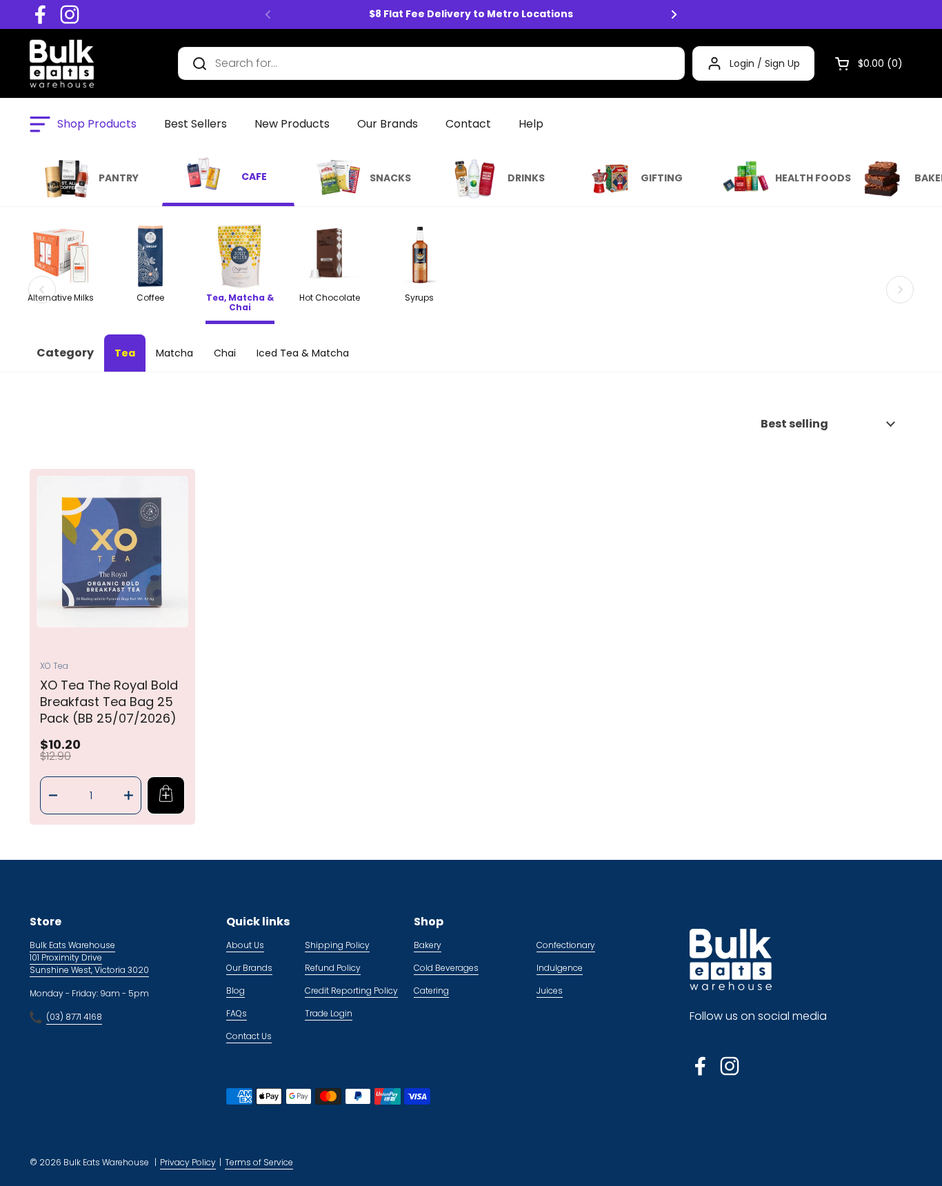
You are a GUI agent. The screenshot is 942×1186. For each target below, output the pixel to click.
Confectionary (566, 945)
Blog (235, 990)
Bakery (427, 945)
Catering (431, 990)
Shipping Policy (337, 945)
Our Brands (249, 968)
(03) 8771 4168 (74, 1017)
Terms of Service (259, 1162)
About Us (245, 945)
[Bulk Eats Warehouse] (62, 63)
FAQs (236, 1013)
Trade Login (328, 1013)
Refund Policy (333, 968)
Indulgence (560, 968)
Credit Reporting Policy (351, 990)
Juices (550, 990)
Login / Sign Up (765, 63)
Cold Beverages (446, 968)
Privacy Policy (188, 1162)
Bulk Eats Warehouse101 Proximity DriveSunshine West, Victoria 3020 (89, 957)
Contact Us (249, 1036)
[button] (863, 63)
